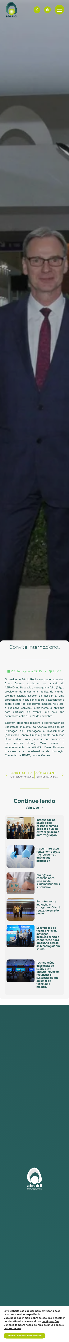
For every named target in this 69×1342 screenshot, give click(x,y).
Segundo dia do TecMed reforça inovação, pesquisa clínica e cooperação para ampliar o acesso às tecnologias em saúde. (48, 938)
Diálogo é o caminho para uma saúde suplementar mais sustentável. (48, 881)
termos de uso (12, 1328)
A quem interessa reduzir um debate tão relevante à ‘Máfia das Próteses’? (48, 854)
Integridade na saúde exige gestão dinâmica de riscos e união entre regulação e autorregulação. (47, 827)
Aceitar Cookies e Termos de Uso (24, 1335)
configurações (50, 1321)
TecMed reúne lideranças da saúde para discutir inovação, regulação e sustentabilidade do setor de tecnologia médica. (48, 975)
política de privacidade (48, 1325)
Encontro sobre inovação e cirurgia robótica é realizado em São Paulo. (48, 907)
